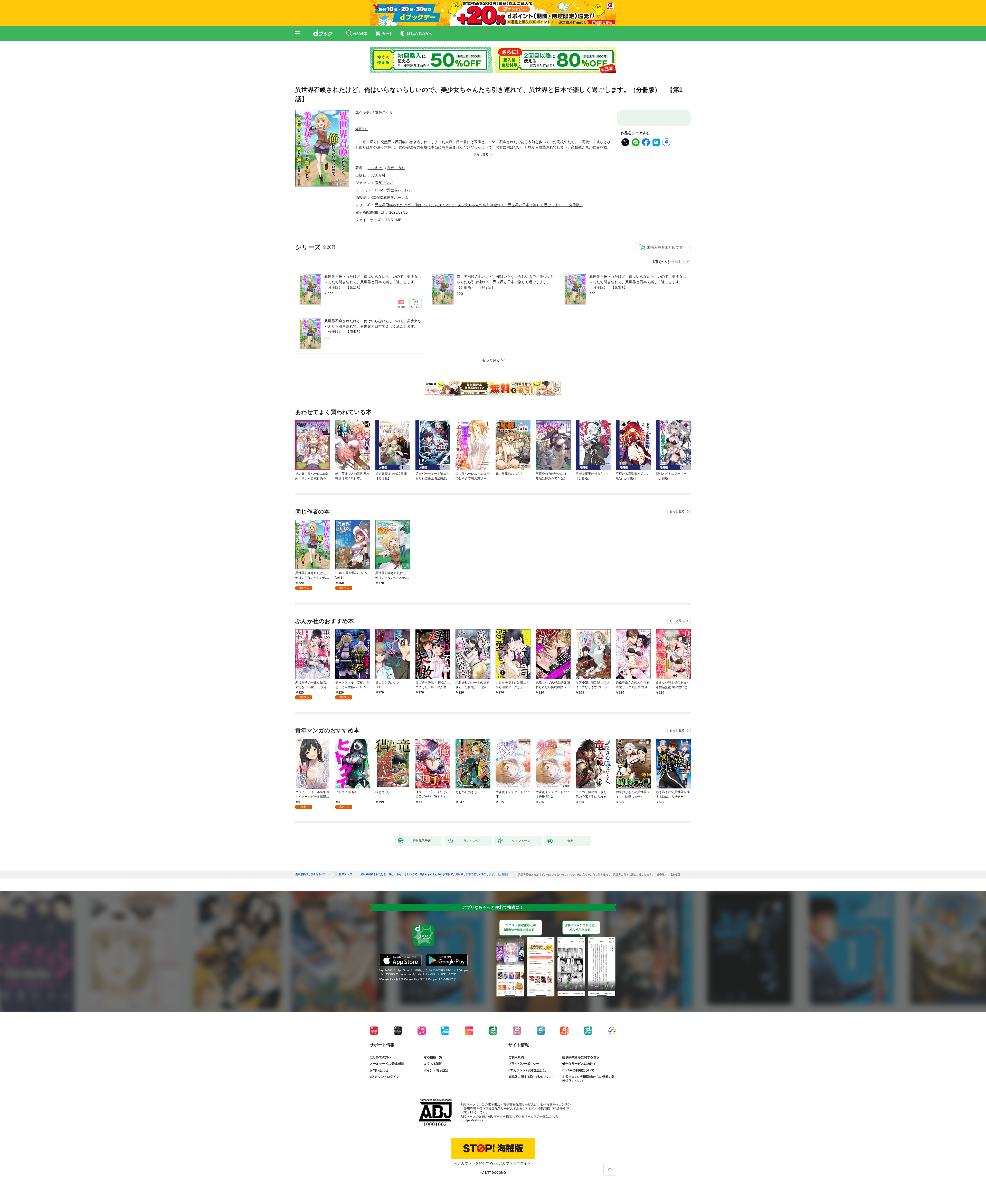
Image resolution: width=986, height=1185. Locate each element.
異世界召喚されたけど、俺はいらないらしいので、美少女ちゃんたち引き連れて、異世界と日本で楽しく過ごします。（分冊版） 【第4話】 (372, 365)
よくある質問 (433, 1102)
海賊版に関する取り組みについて (531, 1116)
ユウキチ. (363, 121)
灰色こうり (384, 121)
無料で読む (657, 122)
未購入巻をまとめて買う (666, 286)
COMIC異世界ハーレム (393, 229)
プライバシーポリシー (523, 1102)
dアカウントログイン (384, 1116)
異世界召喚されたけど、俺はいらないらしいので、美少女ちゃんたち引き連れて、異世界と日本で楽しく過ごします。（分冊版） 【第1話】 (372, 320)
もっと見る (677, 550)
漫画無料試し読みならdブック (312, 913)
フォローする (396, 121)
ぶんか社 (378, 214)
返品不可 (361, 168)
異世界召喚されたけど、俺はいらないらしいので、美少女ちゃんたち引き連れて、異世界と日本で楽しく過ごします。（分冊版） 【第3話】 (637, 320)
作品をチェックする (657, 153)
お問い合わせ (379, 1109)
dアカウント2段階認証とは (527, 1109)
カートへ (657, 138)
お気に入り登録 (612, 286)
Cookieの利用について (578, 1109)
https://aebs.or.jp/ (475, 1159)
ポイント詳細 (401, 151)
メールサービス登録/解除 (387, 1102)
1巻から (659, 301)
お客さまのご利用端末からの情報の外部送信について (588, 1118)
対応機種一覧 (433, 1096)
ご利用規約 (516, 1096)
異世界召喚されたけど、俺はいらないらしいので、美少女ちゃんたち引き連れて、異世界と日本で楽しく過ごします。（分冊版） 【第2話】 (505, 320)
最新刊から (680, 301)
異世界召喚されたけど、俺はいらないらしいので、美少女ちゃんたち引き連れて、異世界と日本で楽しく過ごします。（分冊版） (479, 244)
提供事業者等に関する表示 (580, 1096)
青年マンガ (384, 222)
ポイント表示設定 (436, 1109)
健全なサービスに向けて (579, 1102)
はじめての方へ (380, 1096)
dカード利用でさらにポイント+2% (379, 160)
